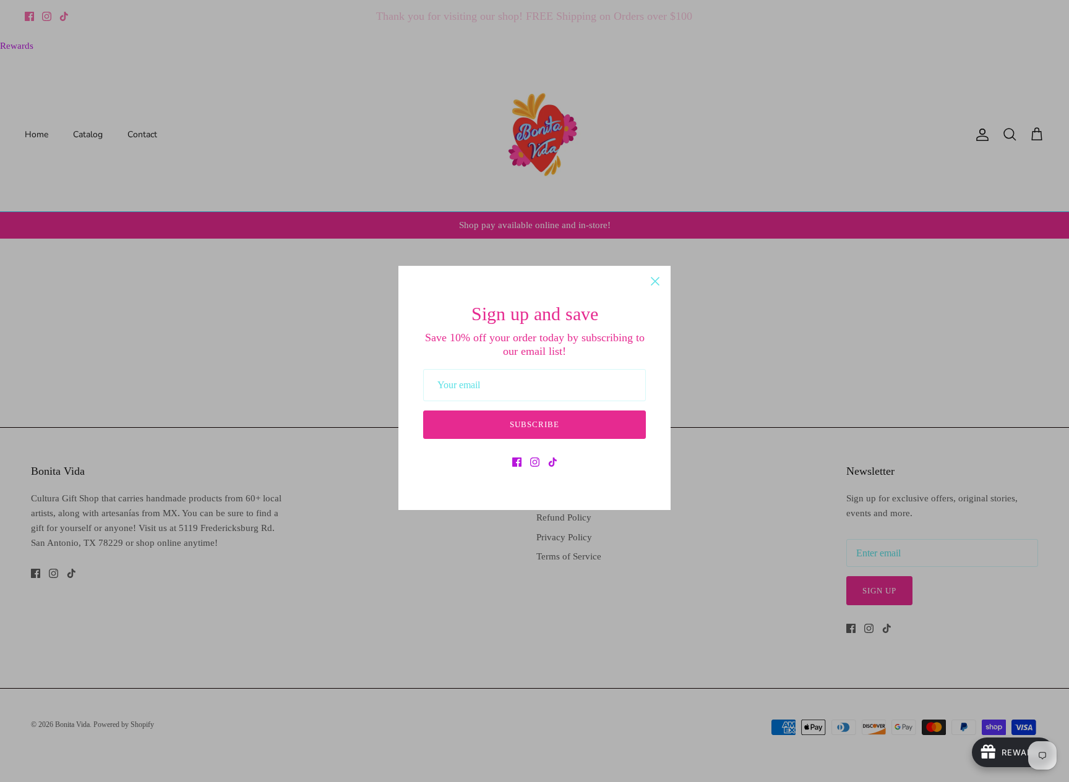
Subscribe (534, 424)
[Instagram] (534, 462)
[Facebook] (517, 462)
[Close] (655, 281)
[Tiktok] (552, 462)
